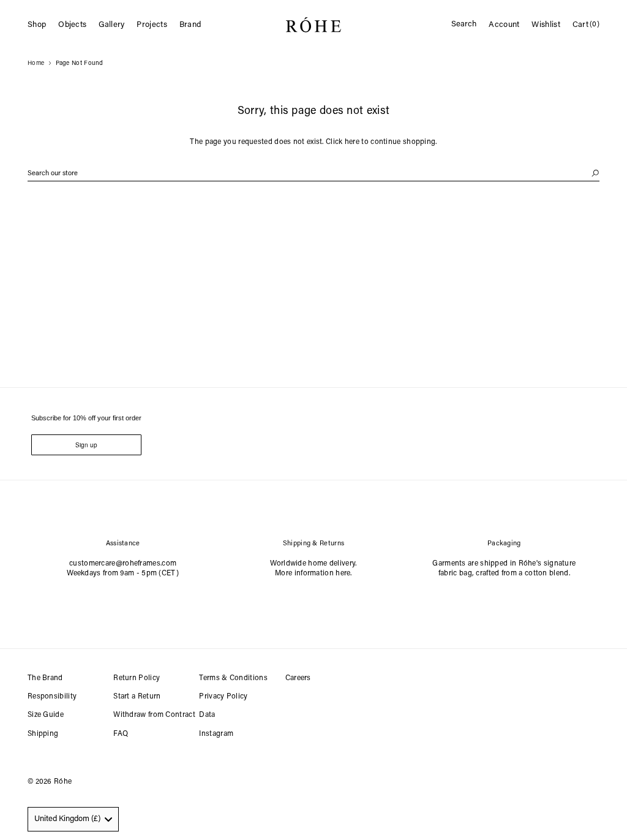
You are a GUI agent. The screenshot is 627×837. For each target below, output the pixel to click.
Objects (72, 25)
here (352, 142)
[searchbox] (313, 173)
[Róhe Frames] (313, 27)
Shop (37, 25)
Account (504, 25)
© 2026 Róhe (50, 782)
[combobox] (73, 819)
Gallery (111, 25)
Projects (152, 25)
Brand (190, 25)
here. (344, 573)
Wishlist (545, 25)
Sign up (86, 445)
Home (36, 64)
